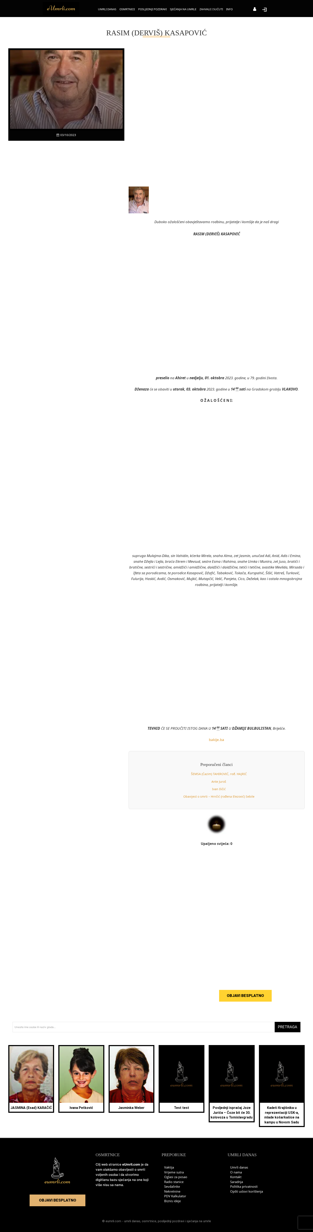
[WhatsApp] (71, 149)
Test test (181, 1108)
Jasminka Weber (131, 1108)
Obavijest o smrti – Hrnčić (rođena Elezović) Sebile (218, 796)
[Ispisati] (81, 149)
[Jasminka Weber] (131, 1074)
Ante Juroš (218, 782)
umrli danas (132, 1221)
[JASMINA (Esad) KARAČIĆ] (31, 1074)
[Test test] (181, 1074)
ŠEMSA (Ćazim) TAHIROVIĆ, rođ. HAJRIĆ (219, 774)
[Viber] (61, 149)
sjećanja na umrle (199, 1221)
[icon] (254, 9)
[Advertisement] (66, 224)
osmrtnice (149, 1221)
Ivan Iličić (219, 789)
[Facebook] (41, 149)
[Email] (90, 149)
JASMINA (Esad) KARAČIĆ (31, 1108)
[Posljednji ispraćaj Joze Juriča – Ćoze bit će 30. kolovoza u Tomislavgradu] (231, 1074)
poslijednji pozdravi (171, 1221)
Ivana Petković (81, 1108)
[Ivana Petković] (81, 1074)
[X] (51, 149)
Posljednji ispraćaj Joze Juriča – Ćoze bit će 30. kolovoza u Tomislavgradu (232, 1112)
